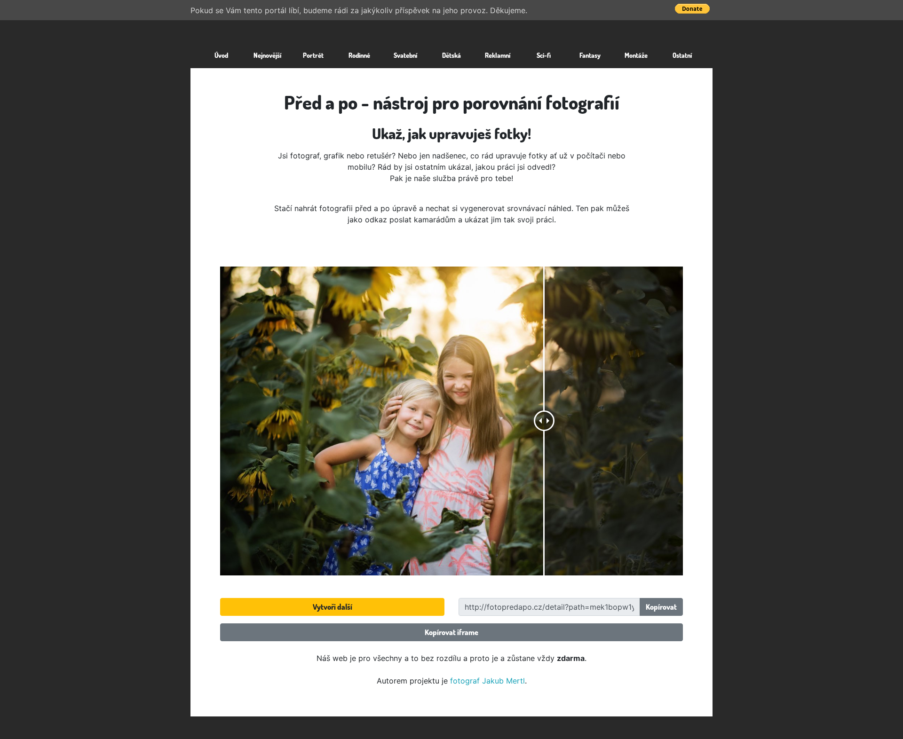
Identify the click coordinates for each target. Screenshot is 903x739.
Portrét (313, 55)
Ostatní (682, 55)
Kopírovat (661, 607)
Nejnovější (267, 55)
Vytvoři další (332, 607)
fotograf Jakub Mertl (487, 680)
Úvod (221, 55)
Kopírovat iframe (451, 632)
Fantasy (590, 55)
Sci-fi (544, 55)
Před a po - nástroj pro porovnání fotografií (451, 102)
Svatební (405, 55)
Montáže (636, 55)
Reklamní (497, 55)
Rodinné (359, 55)
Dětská (451, 55)
